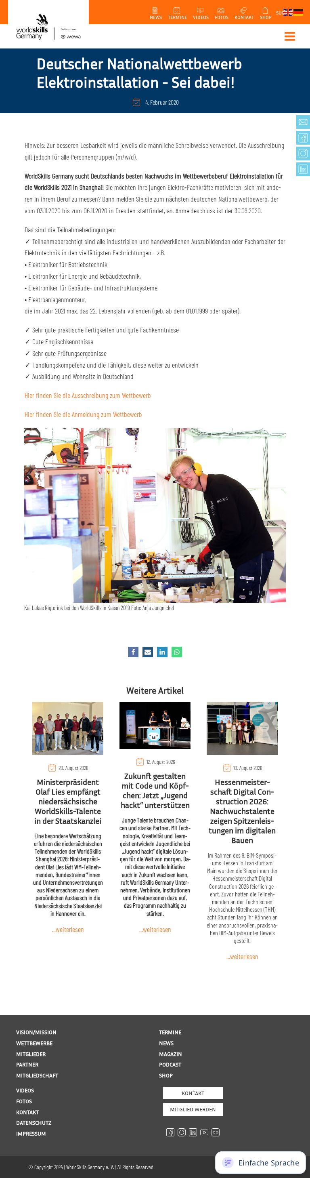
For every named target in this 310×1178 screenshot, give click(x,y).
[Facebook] (133, 652)
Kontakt (193, 1093)
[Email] (147, 652)
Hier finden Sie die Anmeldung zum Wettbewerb (83, 414)
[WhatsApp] (177, 652)
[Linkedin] (162, 652)
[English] (288, 11)
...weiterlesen (68, 929)
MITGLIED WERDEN (193, 1109)
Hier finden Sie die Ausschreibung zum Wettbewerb (88, 395)
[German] (298, 11)
